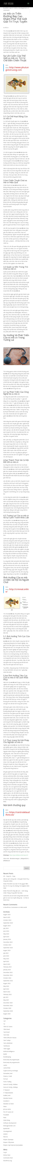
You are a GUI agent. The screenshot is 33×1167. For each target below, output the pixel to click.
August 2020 (6, 1014)
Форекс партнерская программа (13, 1145)
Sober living (6, 1120)
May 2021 (6, 1000)
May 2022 (6, 986)
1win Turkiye (6, 1040)
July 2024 (5, 928)
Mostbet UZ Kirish (8, 1104)
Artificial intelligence (9, 1051)
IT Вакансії (6, 1090)
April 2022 (6, 989)
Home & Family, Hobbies (10, 1084)
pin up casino (7, 1109)
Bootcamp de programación (11, 1062)
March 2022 (6, 992)
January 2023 (7, 969)
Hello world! (23, 907)
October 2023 (7, 945)
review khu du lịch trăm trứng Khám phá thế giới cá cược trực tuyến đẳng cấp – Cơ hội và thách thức (16, 898)
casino (5, 1065)
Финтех (5, 1137)
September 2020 (8, 1011)
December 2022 (7, 972)
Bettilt (5, 1054)
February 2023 (7, 967)
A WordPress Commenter (10, 907)
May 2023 (6, 958)
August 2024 (6, 925)
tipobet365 (6, 1128)
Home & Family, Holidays (10, 1087)
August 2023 (6, 950)
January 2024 (7, 939)
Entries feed (6, 1155)
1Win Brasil (6, 1029)
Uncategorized (22, 8)
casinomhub (6, 1068)
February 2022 (7, 994)
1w (4, 1024)
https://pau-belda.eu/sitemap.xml (18, 855)
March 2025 (6, 917)
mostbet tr (6, 1101)
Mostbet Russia (7, 1098)
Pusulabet (6, 1115)
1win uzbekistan (7, 1043)
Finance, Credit (7, 1076)
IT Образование (8, 1093)
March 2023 (6, 964)
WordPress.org (7, 1160)
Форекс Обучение (8, 1142)
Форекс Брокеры (8, 1139)
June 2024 (6, 931)
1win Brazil (6, 1032)
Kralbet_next (6, 1095)
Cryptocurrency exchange (10, 1070)
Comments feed (8, 1158)
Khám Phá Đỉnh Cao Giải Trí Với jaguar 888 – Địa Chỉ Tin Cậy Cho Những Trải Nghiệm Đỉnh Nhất (16, 886)
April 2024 (6, 936)
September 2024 (8, 923)
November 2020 (8, 1005)
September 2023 (8, 947)
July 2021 (5, 997)
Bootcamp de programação (11, 1059)
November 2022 (8, 975)
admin (7, 8)
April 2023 (6, 961)
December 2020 (7, 1003)
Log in (5, 1152)
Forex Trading (7, 1081)
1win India (6, 1035)
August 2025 (6, 914)
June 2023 (6, 956)
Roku (4, 1117)
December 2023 (7, 942)
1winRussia (6, 1046)
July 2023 (5, 953)
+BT (4, 1021)
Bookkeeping (7, 1057)
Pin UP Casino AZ (8, 1112)
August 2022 (6, 983)
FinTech (5, 1079)
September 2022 (8, 980)
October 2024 (7, 920)
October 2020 (7, 1008)
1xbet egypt (6, 1048)
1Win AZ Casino (7, 1026)
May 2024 (6, 934)
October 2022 (7, 978)
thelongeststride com (9, 1126)
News (5, 1106)
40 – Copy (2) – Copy (9, 876)
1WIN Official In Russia (9, 1037)
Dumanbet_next (7, 1073)
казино (5, 1134)
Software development (9, 1123)
